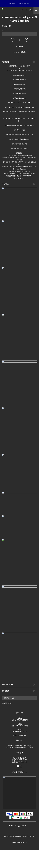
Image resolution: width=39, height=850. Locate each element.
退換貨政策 (18, 746)
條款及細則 (27, 746)
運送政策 (11, 746)
